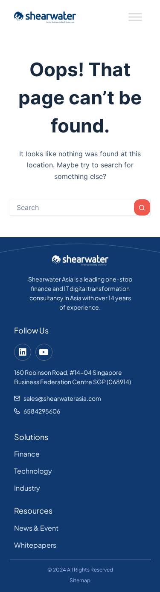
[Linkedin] (22, 352)
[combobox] (72, 207)
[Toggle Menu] (135, 17)
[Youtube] (43, 352)
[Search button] (142, 207)
